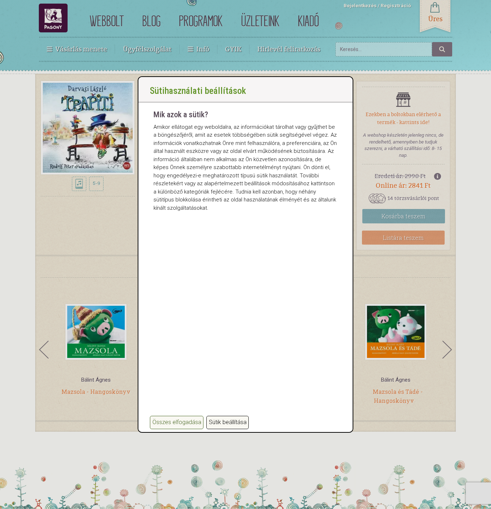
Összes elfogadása (176, 422)
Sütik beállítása (228, 422)
